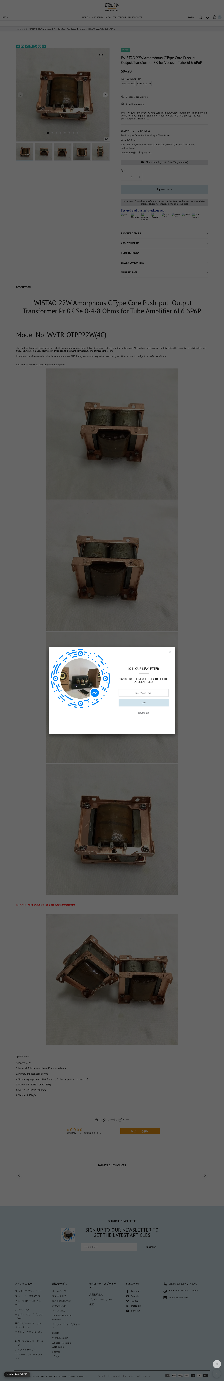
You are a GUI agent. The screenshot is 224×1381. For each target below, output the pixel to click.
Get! (144, 702)
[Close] (170, 652)
